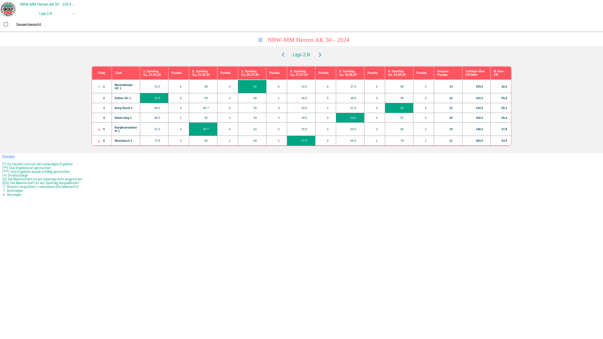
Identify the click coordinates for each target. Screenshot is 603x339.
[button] (45, 4)
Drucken (8, 156)
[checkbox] (6, 24)
